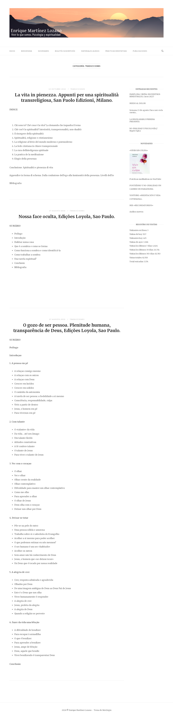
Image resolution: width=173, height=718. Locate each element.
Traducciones (77, 89)
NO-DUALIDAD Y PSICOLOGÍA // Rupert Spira (143, 129)
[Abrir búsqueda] (162, 51)
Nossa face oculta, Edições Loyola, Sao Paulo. (67, 216)
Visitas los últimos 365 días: (142, 253)
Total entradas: (136, 261)
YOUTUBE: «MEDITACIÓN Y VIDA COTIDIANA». (144, 197)
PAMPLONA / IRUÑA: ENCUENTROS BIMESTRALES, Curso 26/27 (144, 95)
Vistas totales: (135, 257)
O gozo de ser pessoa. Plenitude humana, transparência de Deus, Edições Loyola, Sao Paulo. (66, 327)
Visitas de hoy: (136, 234)
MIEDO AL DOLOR (137, 103)
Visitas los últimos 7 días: (141, 246)
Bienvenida (26, 51)
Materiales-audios (90, 51)
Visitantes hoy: (136, 238)
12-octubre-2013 (57, 89)
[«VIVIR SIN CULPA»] (139, 164)
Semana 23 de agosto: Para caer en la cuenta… (146, 111)
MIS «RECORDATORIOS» (141, 205)
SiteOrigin (106, 710)
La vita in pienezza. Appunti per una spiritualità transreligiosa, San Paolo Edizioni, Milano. (67, 97)
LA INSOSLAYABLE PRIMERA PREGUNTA (142, 120)
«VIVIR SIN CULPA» (138, 150)
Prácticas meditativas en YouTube (145, 179)
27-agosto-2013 (57, 211)
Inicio (12, 51)
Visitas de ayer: (136, 242)
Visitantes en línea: (138, 230)
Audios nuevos (136, 211)
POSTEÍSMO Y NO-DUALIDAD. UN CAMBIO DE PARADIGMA (145, 187)
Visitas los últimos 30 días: (141, 250)
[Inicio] (86, 36)
